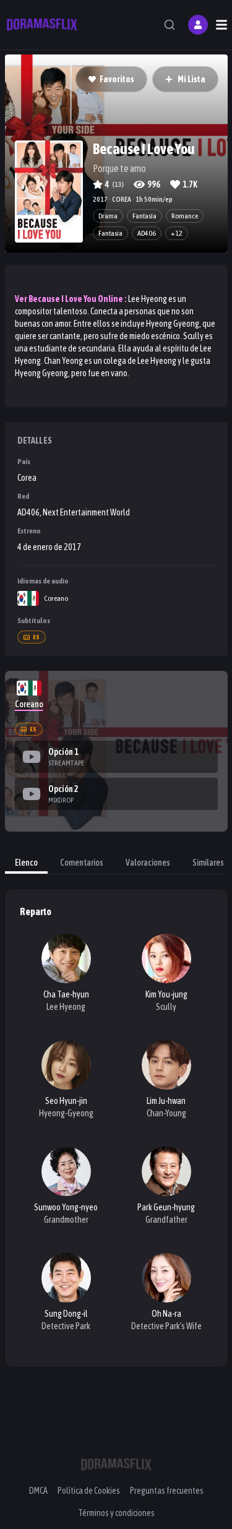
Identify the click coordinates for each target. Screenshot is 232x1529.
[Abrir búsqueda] (169, 25)
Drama (108, 216)
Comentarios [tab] (81, 863)
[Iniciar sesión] (198, 25)
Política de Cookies (89, 1491)
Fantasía (144, 216)
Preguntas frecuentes (167, 1491)
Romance (184, 216)
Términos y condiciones (116, 1513)
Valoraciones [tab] (148, 863)
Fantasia (110, 233)
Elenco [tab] (26, 863)
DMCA (38, 1491)
